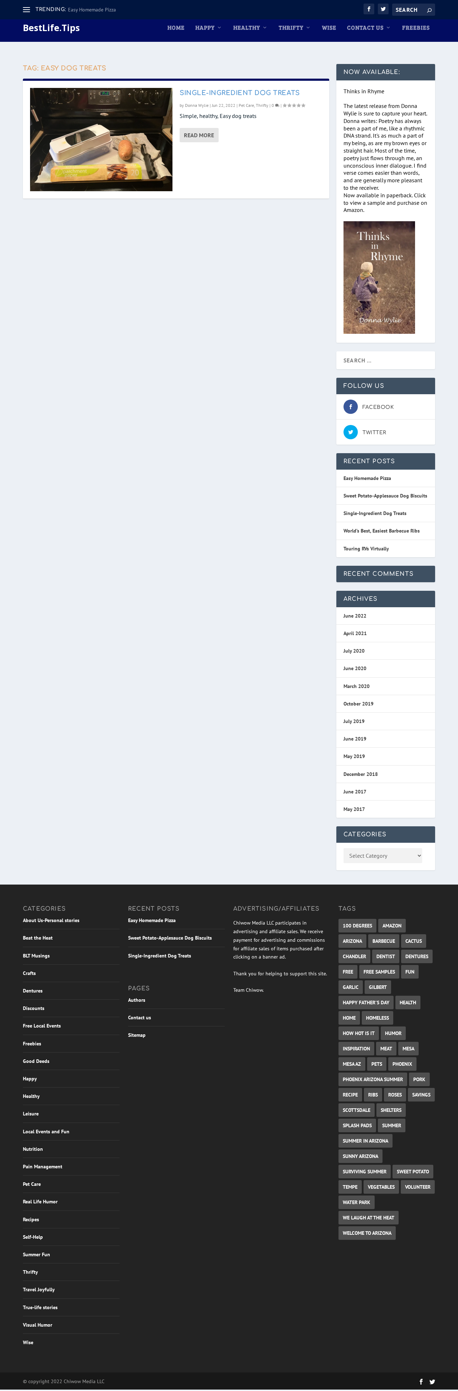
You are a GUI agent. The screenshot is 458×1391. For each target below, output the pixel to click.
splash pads (357, 1125)
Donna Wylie (197, 105)
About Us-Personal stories (51, 920)
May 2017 (354, 809)
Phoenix (402, 1064)
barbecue (383, 941)
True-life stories (40, 1307)
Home (176, 28)
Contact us (365, 28)
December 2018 (361, 774)
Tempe (350, 1187)
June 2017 (355, 791)
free (348, 972)
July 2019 (354, 721)
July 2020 (354, 651)
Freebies (416, 28)
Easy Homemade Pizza (92, 9)
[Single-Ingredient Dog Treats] (101, 139)
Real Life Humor (40, 1201)
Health (408, 1002)
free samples (379, 972)
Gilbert (378, 987)
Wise (329, 28)
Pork (419, 1079)
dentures (416, 956)
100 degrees (357, 925)
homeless (377, 1018)
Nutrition (33, 1149)
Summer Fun (36, 1254)
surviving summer (364, 1171)
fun (409, 972)
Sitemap (137, 1035)
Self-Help (33, 1237)
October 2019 (359, 704)
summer (391, 1125)
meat (386, 1048)
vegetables (381, 1187)
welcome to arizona (367, 1233)
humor (393, 1033)
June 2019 (355, 739)
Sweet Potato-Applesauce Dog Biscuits (385, 495)
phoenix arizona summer (373, 1079)
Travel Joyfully (39, 1289)
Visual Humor (37, 1325)
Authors (136, 1000)
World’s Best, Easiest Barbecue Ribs (382, 531)
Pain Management (42, 1166)
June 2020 (355, 668)
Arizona (352, 941)
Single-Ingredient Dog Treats (239, 92)
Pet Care (246, 105)
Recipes (31, 1219)
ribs (373, 1094)
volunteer (417, 1187)
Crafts (29, 973)
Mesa (408, 1048)
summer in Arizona (365, 1141)
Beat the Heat (38, 938)
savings (421, 1094)
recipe (350, 1094)
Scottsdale (356, 1110)
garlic (351, 987)
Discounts (33, 1008)
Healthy (246, 28)
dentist (385, 956)
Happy (205, 28)
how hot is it (359, 1033)
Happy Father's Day (366, 1002)
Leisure (31, 1113)
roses (395, 1094)
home (349, 1018)
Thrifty (291, 28)
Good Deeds (36, 1061)
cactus (413, 941)
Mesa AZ (352, 1064)
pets (376, 1064)
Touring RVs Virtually (366, 548)
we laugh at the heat (368, 1217)
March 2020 (357, 686)
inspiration (356, 1048)
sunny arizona (360, 1156)
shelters (391, 1110)
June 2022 (355, 616)
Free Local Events (42, 1026)
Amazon (392, 925)
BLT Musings (36, 955)
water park (356, 1202)
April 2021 (355, 633)
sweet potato (413, 1171)
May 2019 (354, 756)
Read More (199, 135)
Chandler (354, 956)
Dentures (33, 990)
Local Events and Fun (46, 1131)
